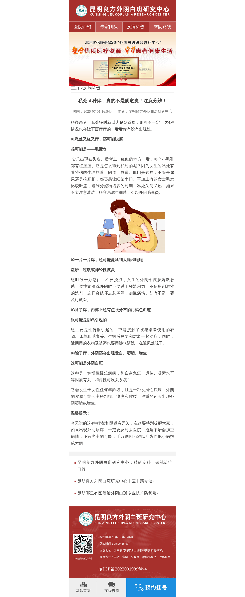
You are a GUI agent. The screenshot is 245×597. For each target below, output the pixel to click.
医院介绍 (82, 26)
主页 (75, 87)
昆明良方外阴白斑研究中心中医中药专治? (116, 481)
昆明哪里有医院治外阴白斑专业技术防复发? (118, 493)
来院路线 (162, 26)
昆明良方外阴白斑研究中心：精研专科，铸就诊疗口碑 (125, 465)
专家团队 (109, 26)
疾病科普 (135, 26)
